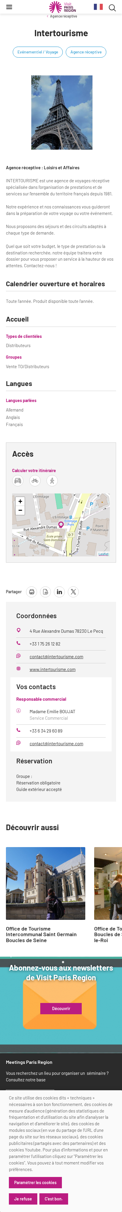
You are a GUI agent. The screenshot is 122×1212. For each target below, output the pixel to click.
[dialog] (61, 1151)
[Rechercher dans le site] (112, 6)
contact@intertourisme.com (56, 656)
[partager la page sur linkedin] (59, 591)
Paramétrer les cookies (35, 1182)
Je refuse (23, 1198)
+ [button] (20, 501)
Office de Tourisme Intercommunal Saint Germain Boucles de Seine (41, 934)
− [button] (20, 510)
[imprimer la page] (31, 591)
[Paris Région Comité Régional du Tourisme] (62, 7)
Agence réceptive (63, 16)
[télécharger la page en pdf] (45, 591)
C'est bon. (54, 1198)
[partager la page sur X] (73, 591)
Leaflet (103, 553)
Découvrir (61, 1009)
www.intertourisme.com (53, 669)
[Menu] (9, 7)
